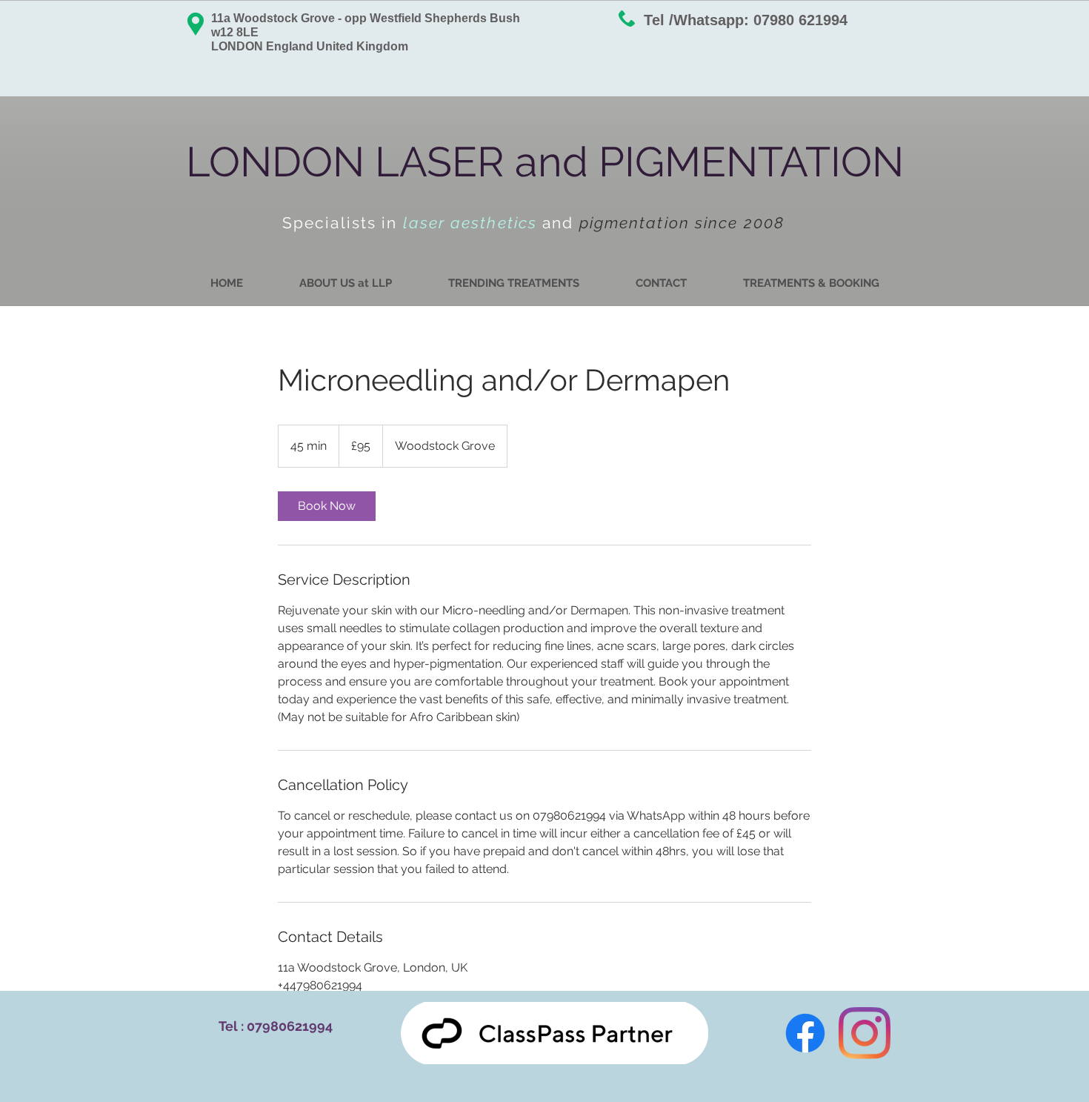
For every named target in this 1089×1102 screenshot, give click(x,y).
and (560, 222)
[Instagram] (864, 1033)
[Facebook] (805, 1033)
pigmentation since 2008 (682, 222)
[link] (327, 506)
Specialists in (342, 222)
